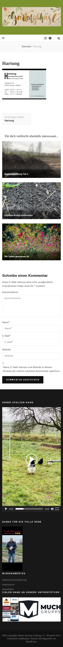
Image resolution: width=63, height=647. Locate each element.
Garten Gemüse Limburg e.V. (31, 635)
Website (6, 349)
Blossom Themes (29, 638)
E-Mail (6, 336)
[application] (31, 459)
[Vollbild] (57, 508)
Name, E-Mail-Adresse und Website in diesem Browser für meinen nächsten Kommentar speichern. (32, 369)
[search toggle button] (59, 38)
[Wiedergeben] (6, 508)
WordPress (31, 641)
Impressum (8, 584)
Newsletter (8, 589)
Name (6, 322)
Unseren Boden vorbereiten (18, 215)
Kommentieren (10, 292)
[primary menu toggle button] (3, 38)
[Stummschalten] (52, 508)
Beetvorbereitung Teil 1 (16, 174)
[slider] (29, 509)
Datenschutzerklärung (14, 580)
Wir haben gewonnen (15, 256)
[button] (31, 459)
